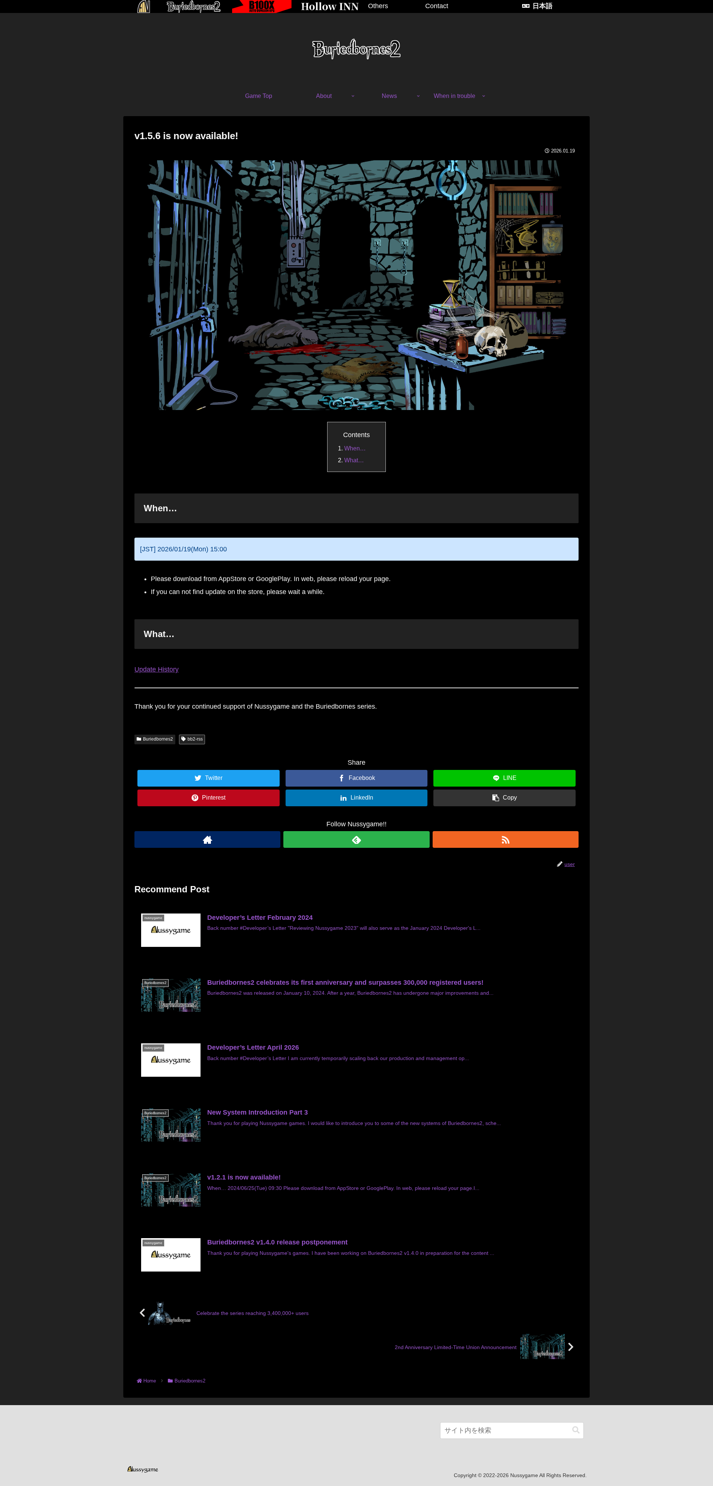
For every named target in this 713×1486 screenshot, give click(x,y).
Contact (436, 6)
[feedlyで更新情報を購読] (356, 839)
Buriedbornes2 (158, 739)
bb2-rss (195, 739)
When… (355, 448)
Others (378, 6)
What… (354, 460)
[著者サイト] (207, 839)
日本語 (543, 6)
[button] (576, 1430)
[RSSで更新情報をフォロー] (506, 839)
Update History (156, 669)
